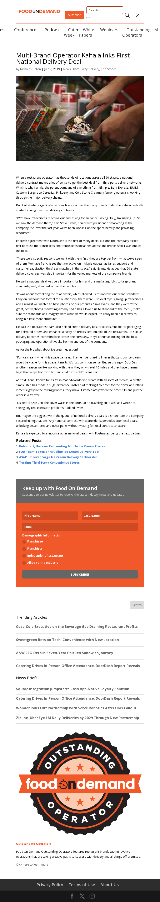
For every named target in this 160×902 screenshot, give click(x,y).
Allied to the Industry (42, 563)
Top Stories (108, 69)
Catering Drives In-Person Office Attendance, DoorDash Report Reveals (78, 698)
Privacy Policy (49, 884)
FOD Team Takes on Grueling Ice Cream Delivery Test (59, 452)
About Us (109, 884)
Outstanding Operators (136, 32)
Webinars (109, 29)
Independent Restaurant (45, 555)
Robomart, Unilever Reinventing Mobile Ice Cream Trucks (62, 446)
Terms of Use (82, 884)
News (67, 69)
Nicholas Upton (30, 69)
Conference (25, 29)
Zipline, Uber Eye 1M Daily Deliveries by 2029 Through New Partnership (78, 718)
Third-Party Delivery (85, 69)
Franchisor (34, 548)
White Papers (86, 32)
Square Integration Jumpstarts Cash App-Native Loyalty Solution (72, 689)
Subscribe (74, 15)
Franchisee (35, 541)
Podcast (52, 29)
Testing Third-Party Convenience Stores (49, 462)
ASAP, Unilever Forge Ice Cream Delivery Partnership (58, 457)
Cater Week (71, 32)
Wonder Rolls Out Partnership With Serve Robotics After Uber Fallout (76, 708)
